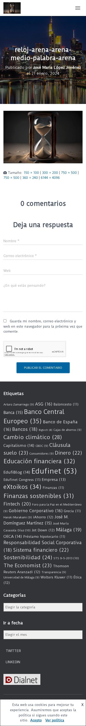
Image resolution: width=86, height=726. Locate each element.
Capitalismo (18, 445)
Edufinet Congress (22, 480)
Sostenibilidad (27, 557)
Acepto (36, 720)
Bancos (25, 429)
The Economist (27, 565)
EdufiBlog (16, 472)
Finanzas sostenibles (38, 496)
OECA (12, 536)
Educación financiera (39, 461)
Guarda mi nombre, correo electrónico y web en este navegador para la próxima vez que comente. (42, 326)
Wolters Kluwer (56, 577)
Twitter (13, 651)
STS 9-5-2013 (66, 558)
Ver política (54, 720)
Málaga (69, 530)
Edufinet (54, 471)
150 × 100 (31, 173)
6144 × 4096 (50, 178)
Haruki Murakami (17, 517)
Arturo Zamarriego (18, 404)
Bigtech (45, 430)
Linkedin (13, 662)
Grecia (72, 511)
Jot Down (43, 530)
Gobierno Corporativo (36, 510)
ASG (43, 404)
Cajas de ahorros (67, 430)
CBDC (42, 446)
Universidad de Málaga (21, 577)
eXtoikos (22, 486)
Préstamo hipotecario (44, 537)
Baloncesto (65, 404)
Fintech (17, 504)
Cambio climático (32, 437)
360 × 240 (30, 178)
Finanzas (53, 488)
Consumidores (41, 453)
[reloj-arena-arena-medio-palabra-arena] (43, 137)
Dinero (68, 453)
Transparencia (54, 572)
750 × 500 (69, 173)
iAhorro (43, 517)
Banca (13, 412)
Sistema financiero (41, 550)
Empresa (54, 479)
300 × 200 (50, 173)
